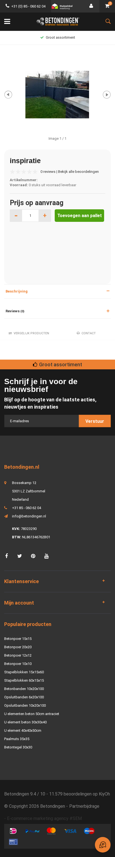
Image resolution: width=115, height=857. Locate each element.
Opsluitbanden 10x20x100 (25, 705)
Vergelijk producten (31, 333)
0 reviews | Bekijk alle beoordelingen (69, 172)
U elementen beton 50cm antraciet (31, 714)
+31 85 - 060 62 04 (26, 508)
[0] (107, 6)
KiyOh (104, 794)
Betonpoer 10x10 (18, 664)
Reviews (15, 311)
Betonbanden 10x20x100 (24, 689)
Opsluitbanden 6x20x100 (24, 697)
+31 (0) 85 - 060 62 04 (28, 6)
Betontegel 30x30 (18, 747)
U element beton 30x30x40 (25, 722)
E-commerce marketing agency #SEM (44, 818)
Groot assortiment (60, 37)
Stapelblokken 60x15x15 (24, 680)
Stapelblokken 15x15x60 (24, 672)
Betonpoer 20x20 (18, 647)
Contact (89, 333)
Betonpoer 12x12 (18, 655)
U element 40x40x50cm (22, 730)
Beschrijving (17, 291)
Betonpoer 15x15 (18, 639)
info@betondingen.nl (29, 516)
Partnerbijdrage (84, 806)
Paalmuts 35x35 (16, 739)
